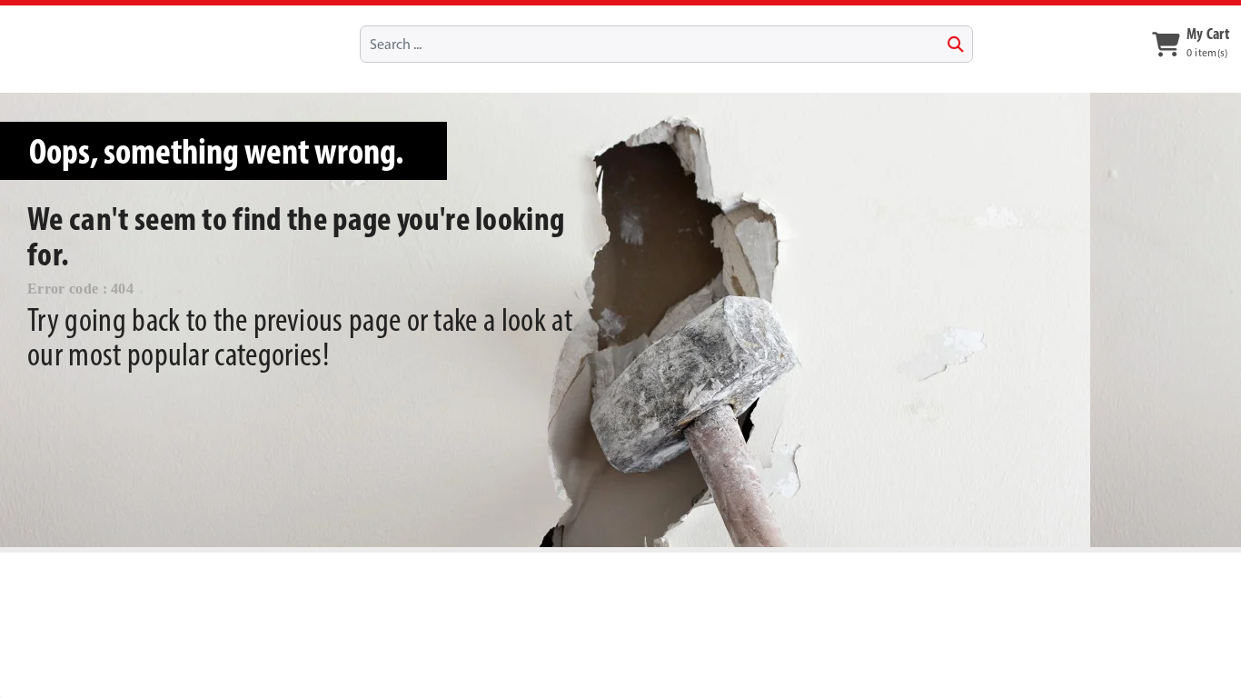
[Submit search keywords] (956, 44)
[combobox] (666, 43)
